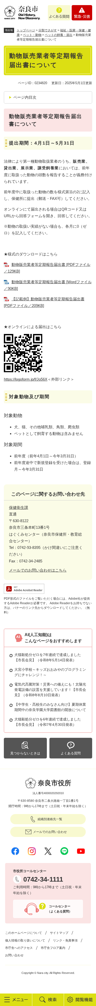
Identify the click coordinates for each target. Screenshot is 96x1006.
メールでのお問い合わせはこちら (38, 570)
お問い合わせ (14, 955)
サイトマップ (59, 933)
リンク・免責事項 (65, 940)
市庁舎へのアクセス (19, 948)
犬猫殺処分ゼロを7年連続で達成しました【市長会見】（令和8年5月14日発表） (47, 657)
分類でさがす (47, 30)
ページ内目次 (24, 97)
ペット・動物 (32, 35)
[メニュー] (16, 999)
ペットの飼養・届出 (58, 35)
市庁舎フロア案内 (53, 948)
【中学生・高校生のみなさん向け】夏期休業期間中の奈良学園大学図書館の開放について (50, 707)
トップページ (26, 30)
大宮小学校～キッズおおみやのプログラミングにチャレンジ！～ (50, 672)
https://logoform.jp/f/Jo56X (25, 379)
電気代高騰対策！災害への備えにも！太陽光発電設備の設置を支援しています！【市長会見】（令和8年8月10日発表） (50, 689)
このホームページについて (23, 933)
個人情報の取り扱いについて (25, 940)
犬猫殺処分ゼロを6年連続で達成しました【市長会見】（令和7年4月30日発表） (47, 722)
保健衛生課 (18, 507)
